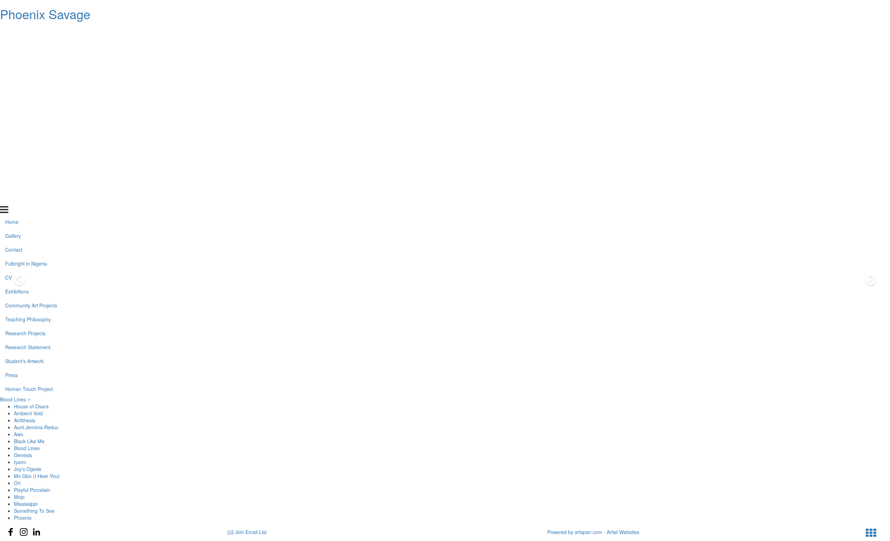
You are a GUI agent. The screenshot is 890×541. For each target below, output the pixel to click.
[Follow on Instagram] (23, 532)
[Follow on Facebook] (10, 532)
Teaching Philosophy (28, 128)
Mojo (19, 496)
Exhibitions (17, 100)
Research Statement (27, 156)
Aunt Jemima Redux (36, 427)
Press (11, 184)
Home (11, 31)
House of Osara (31, 406)
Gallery (13, 45)
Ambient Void (28, 413)
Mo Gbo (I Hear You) (37, 475)
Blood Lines (13, 399)
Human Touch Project (29, 198)
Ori (17, 482)
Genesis (23, 455)
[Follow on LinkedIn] (36, 532)
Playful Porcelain (32, 489)
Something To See (34, 510)
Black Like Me (29, 441)
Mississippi (26, 503)
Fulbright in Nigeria (26, 73)
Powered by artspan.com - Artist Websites (593, 531)
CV (8, 87)
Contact (13, 59)
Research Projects (25, 142)
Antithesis (24, 420)
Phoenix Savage (45, 14)
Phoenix (23, 517)
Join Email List (251, 531)
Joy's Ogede (27, 468)
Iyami (20, 461)
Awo (18, 434)
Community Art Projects (31, 114)
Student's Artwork (24, 170)
